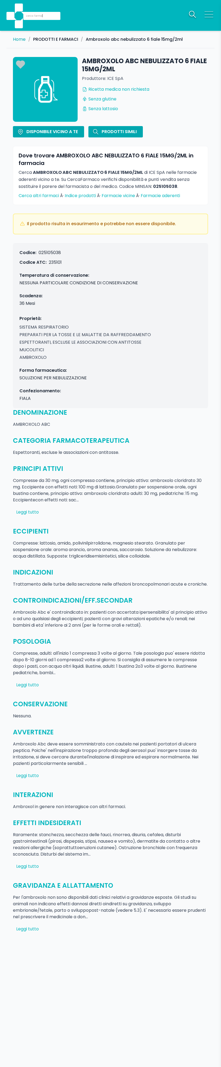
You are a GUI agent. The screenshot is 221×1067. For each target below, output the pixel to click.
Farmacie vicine (118, 196)
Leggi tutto (27, 512)
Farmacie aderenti (160, 196)
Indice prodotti (80, 196)
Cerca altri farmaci (39, 196)
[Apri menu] (209, 14)
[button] (19, 8)
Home (19, 39)
